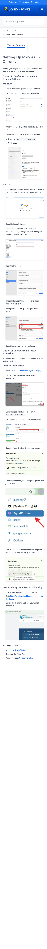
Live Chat (25, 2)
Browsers (18, 31)
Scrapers (23, 658)
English (14, 2)
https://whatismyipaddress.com (22, 596)
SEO (31, 658)
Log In (36, 2)
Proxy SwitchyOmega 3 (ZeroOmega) (26, 371)
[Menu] (42, 9)
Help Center (7, 31)
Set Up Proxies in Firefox (15, 650)
